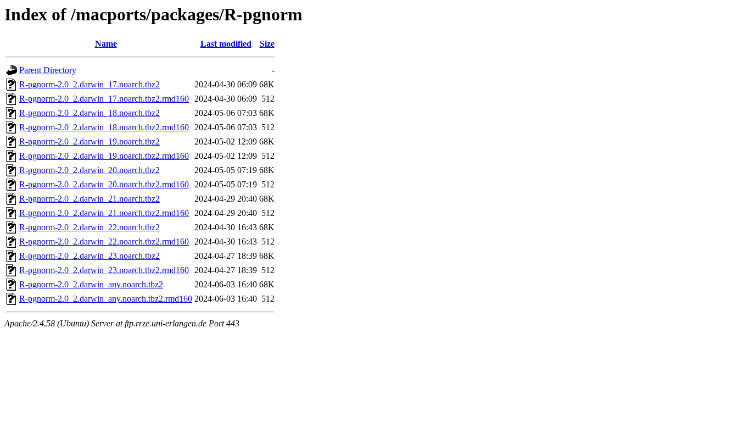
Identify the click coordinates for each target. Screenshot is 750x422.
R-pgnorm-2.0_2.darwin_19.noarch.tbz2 (89, 141)
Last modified (225, 43)
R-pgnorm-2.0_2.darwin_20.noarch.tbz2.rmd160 (104, 184)
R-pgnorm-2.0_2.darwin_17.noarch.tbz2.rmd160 (104, 98)
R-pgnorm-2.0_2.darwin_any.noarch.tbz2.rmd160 (105, 298)
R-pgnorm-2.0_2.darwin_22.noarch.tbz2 (89, 227)
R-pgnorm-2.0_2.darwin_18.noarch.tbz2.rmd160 (104, 127)
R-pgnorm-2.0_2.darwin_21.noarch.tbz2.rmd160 (104, 213)
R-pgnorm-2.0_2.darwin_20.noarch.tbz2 (89, 170)
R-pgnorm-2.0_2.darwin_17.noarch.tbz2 (89, 84)
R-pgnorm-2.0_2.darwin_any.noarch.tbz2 (91, 284)
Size (267, 43)
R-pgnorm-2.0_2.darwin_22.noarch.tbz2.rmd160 (104, 241)
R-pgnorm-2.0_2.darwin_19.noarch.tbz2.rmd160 (104, 155)
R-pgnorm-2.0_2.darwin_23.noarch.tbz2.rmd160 (104, 270)
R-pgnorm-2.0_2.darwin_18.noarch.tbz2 (89, 113)
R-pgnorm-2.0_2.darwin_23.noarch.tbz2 (89, 255)
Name (106, 43)
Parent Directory (47, 70)
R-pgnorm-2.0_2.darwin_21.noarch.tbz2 (89, 198)
